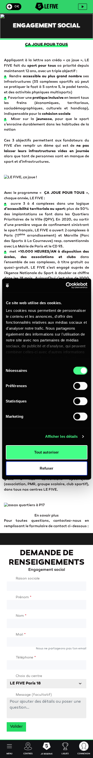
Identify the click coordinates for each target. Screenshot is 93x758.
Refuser (47, 468)
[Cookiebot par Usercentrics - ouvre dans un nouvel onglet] (66, 285)
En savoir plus (46, 516)
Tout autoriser (46, 452)
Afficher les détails (61, 436)
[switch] (80, 386)
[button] (9, 749)
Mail (21, 635)
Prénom (23, 597)
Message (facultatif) (34, 695)
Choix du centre (29, 676)
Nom (21, 616)
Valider (16, 726)
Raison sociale (28, 579)
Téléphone (26, 658)
